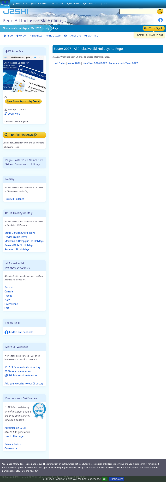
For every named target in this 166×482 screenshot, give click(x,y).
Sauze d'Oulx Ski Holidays (19, 245)
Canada (9, 291)
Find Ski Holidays (21, 135)
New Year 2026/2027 (95, 63)
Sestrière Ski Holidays (17, 249)
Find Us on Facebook (20, 332)
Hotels (38, 35)
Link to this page (14, 436)
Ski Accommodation (19, 371)
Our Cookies (116, 479)
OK (105, 479)
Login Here (13, 113)
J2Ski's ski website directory (23, 367)
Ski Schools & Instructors (22, 375)
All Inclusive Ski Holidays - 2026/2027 (22, 28)
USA (7, 308)
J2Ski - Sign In (154, 28)
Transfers (74, 35)
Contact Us (11, 448)
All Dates (60, 63)
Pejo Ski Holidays (14, 198)
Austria (8, 287)
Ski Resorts (21, 3)
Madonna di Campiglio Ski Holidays (24, 241)
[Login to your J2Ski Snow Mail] (24, 73)
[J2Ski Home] (16, 13)
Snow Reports (41, 3)
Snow (22, 35)
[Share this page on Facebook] (161, 21)
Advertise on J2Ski (15, 427)
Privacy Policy (13, 444)
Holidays (55, 35)
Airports (91, 3)
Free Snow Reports (23, 101)
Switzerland (11, 304)
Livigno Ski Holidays (16, 237)
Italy (47, 28)
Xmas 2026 (74, 63)
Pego (9, 35)
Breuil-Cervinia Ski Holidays (20, 232)
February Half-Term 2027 (123, 63)
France (8, 295)
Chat (105, 3)
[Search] (160, 11)
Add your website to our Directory (24, 383)
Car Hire (92, 35)
